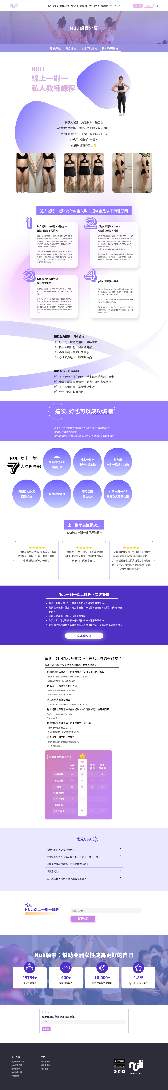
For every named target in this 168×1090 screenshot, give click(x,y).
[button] (14, 172)
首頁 (49, 6)
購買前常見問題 (17, 1061)
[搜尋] (157, 6)
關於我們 (104, 6)
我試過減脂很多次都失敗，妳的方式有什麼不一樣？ (74, 856)
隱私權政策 (45, 1061)
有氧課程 (55, 48)
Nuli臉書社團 (16, 1072)
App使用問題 (16, 1065)
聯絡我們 (15, 1075)
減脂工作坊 (64, 6)
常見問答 (74, 6)
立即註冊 (138, 6)
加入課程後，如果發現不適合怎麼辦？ (67, 878)
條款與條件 (45, 1065)
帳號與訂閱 (16, 1068)
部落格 (55, 6)
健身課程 (70, 48)
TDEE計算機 (94, 6)
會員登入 (149, 6)
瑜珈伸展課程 (89, 48)
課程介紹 (83, 6)
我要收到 (83, 918)
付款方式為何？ (55, 871)
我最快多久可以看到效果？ (61, 849)
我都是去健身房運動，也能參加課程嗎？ (68, 864)
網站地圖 (44, 1068)
